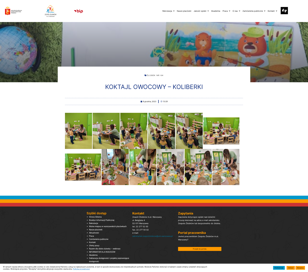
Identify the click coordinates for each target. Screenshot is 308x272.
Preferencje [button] (279, 268)
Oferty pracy (94, 245)
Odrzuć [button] (290, 268)
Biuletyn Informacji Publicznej (101, 220)
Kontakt (92, 242)
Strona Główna (95, 217)
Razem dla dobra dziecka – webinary (104, 249)
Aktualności (94, 233)
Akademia (93, 255)
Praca (91, 236)
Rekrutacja (93, 223)
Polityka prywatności (81, 269)
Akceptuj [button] (300, 268)
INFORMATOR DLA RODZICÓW (102, 252)
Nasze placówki (95, 230)
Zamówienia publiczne (98, 239)
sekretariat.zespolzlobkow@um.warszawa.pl (152, 236)
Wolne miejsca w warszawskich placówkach (108, 226)
